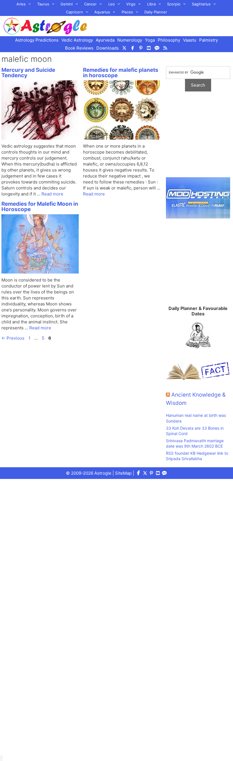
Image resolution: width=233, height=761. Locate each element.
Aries (21, 4)
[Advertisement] (198, 137)
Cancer (90, 4)
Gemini (67, 4)
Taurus (43, 4)
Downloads (107, 48)
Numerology (129, 40)
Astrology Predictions (37, 40)
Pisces (127, 12)
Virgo (131, 4)
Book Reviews (79, 48)
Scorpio (173, 4)
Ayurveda (105, 40)
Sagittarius (201, 4)
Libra (151, 4)
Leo (111, 4)
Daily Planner (155, 12)
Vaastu (189, 40)
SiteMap (123, 473)
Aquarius (102, 12)
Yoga (150, 40)
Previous (12, 338)
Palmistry (208, 40)
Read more (52, 194)
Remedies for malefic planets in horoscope (120, 73)
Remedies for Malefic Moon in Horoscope (39, 207)
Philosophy (169, 40)
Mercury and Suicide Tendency (28, 73)
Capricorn (74, 12)
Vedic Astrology (77, 40)
